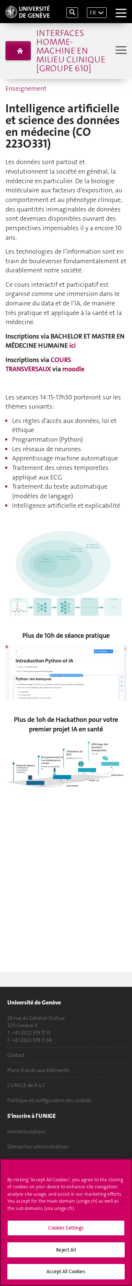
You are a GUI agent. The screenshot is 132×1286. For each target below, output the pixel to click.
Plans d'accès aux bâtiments (38, 1070)
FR (93, 13)
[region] (66, 1222)
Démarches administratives (37, 1146)
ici (72, 345)
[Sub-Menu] (120, 50)
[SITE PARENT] (18, 50)
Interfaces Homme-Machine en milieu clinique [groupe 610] (70, 51)
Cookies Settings (66, 1228)
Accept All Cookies (66, 1271)
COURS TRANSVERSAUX (38, 364)
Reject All (66, 1250)
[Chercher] (72, 12)
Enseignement (26, 88)
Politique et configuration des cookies (49, 1100)
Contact (16, 1055)
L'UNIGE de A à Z (26, 1085)
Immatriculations (26, 1131)
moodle (73, 369)
